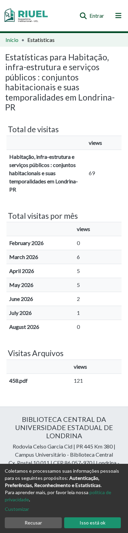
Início (11, 39)
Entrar (97, 15)
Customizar (17, 509)
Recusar (33, 523)
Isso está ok (92, 523)
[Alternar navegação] (118, 15)
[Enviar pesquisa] (83, 16)
